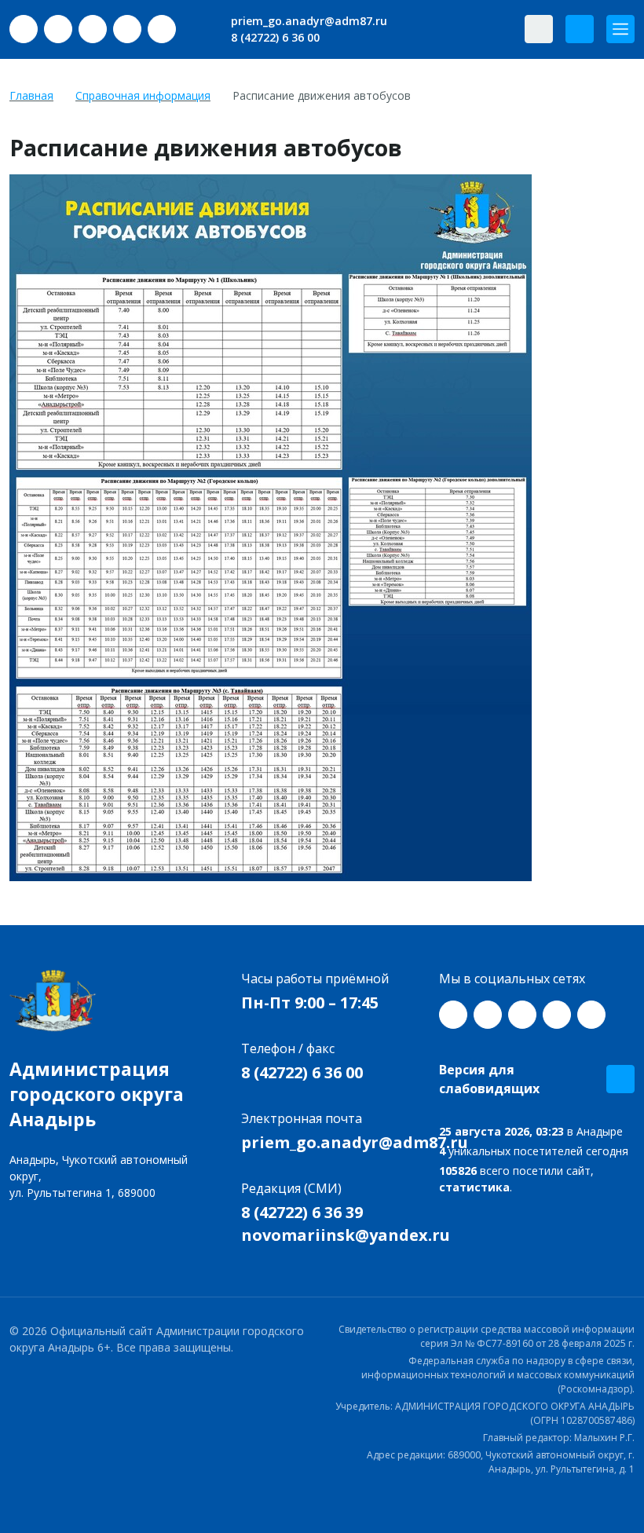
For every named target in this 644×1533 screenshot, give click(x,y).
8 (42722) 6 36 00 (274, 37)
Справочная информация (142, 95)
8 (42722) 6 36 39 (302, 1212)
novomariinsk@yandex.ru (345, 1235)
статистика (474, 1187)
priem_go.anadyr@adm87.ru (307, 20)
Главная (31, 95)
